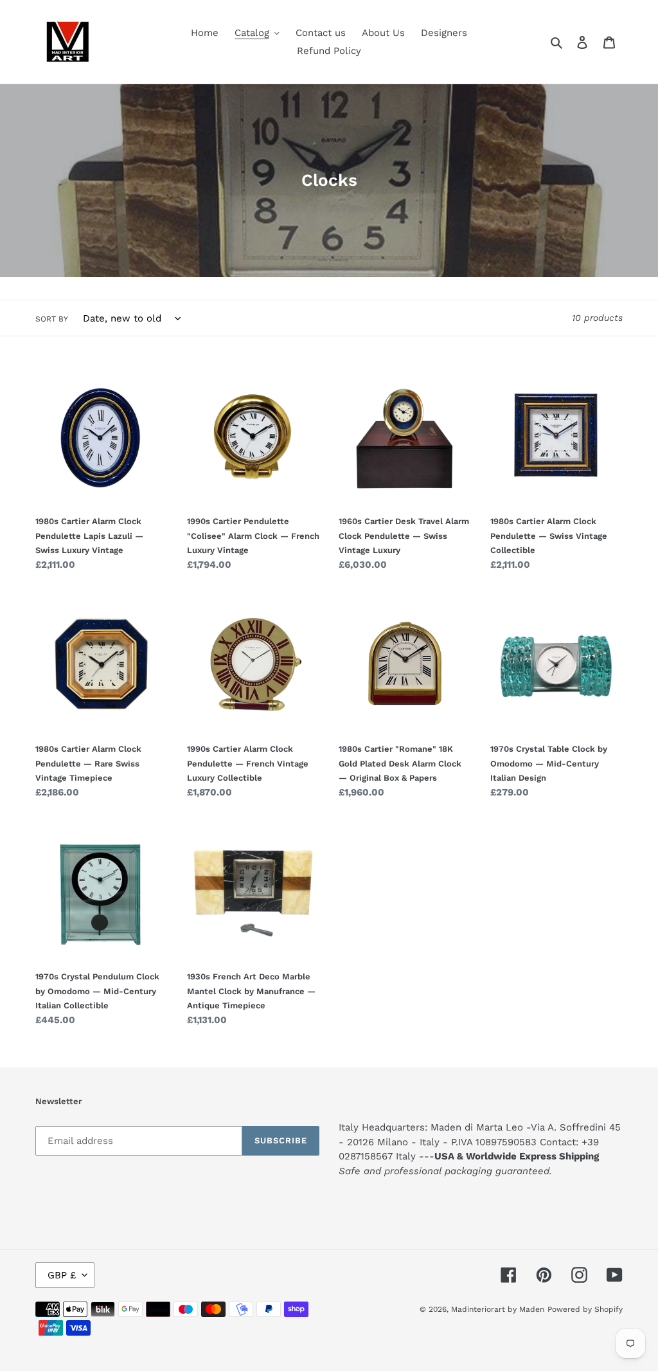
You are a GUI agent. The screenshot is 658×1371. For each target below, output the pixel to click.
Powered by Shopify (585, 1309)
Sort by (51, 318)
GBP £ (62, 1275)
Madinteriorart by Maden (497, 1309)
